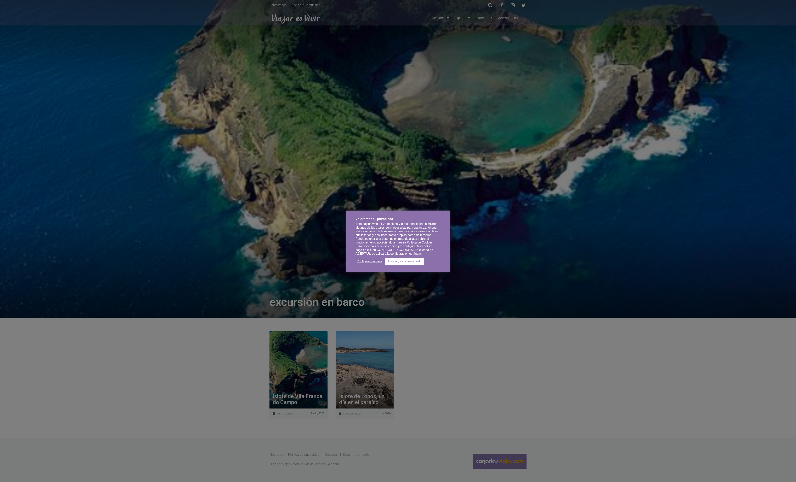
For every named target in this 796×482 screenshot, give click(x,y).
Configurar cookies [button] (369, 261)
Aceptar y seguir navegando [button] (404, 261)
